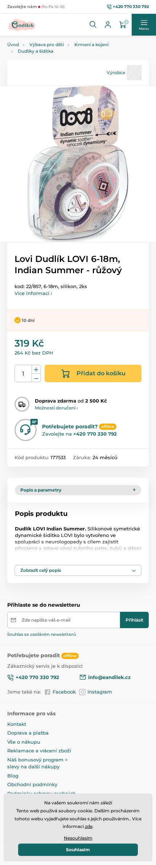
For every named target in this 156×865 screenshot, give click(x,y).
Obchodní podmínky (32, 784)
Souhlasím (78, 849)
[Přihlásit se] (107, 25)
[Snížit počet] (36, 378)
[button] (93, 25)
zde (89, 826)
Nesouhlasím (78, 838)
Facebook (64, 692)
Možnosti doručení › (56, 408)
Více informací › (33, 293)
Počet (23, 373)
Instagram (99, 692)
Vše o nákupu (23, 742)
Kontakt (16, 724)
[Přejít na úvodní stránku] (22, 25)
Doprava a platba (28, 733)
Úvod (13, 44)
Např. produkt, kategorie (54, 48)
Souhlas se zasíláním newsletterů (41, 634)
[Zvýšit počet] (36, 369)
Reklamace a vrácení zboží (39, 750)
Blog (13, 776)
